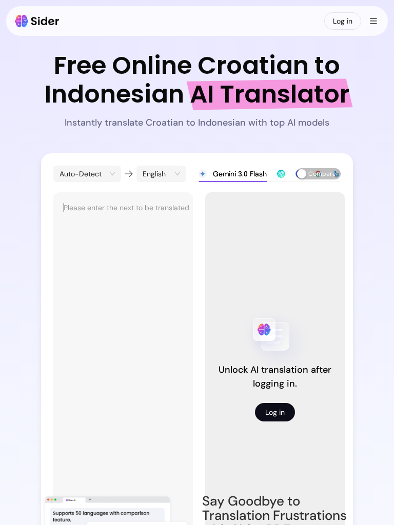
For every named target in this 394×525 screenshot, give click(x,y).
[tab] (233, 174)
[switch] (318, 173)
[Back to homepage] (37, 21)
